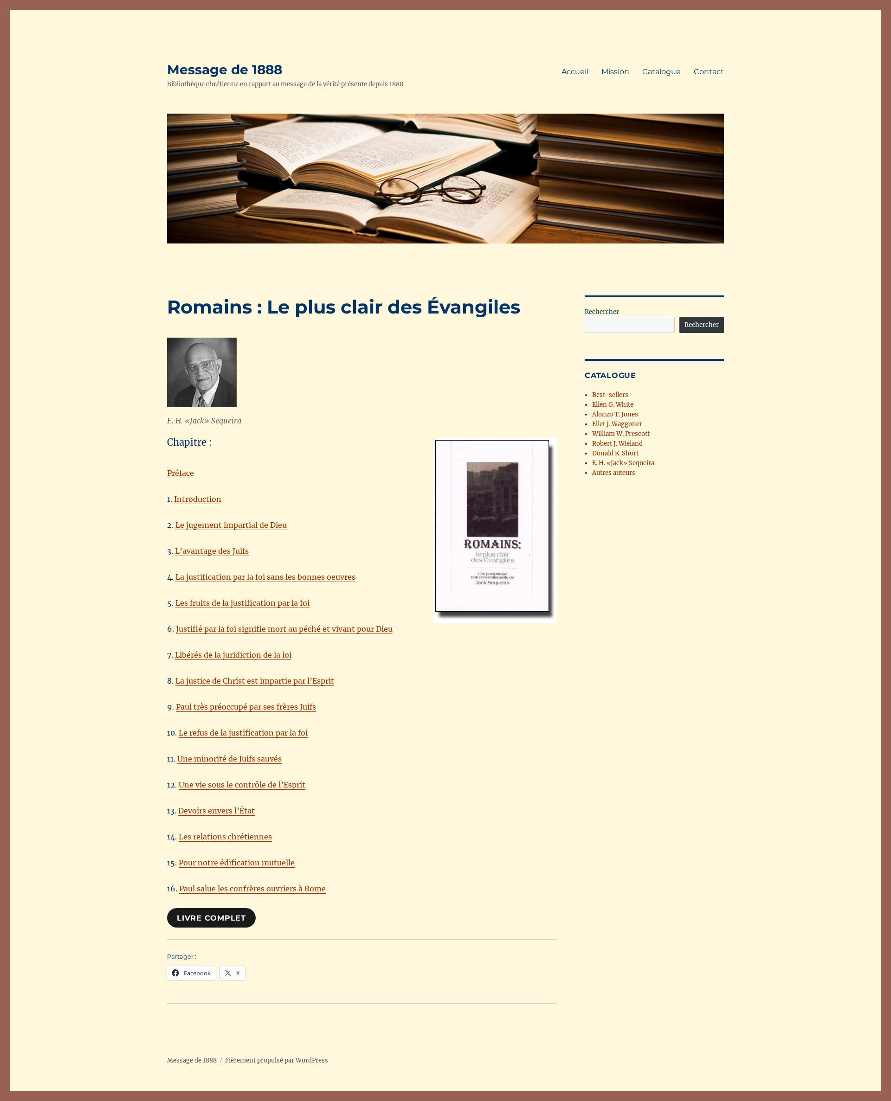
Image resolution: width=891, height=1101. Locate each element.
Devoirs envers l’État (216, 810)
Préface (180, 473)
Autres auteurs (613, 473)
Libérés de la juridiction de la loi (233, 654)
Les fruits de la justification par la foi (242, 603)
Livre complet (211, 918)
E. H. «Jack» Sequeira (623, 463)
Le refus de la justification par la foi (243, 732)
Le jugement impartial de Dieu (231, 525)
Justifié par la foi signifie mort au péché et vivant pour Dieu (284, 629)
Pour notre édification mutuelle (237, 862)
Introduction (197, 499)
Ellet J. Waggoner (617, 424)
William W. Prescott (621, 434)
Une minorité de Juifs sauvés (229, 758)
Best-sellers (610, 395)
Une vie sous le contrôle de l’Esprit (242, 784)
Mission (615, 71)
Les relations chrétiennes (225, 836)
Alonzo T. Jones (615, 414)
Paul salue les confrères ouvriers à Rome (252, 888)
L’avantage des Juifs (212, 551)
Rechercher (602, 312)
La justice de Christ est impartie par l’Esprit (254, 680)
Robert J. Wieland (617, 444)
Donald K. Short (615, 453)
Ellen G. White (612, 405)
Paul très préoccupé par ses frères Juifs (246, 706)
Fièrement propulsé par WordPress (276, 1060)
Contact (709, 71)
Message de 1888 (224, 69)
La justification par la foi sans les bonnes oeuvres (265, 577)
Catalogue (661, 71)
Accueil (575, 71)
